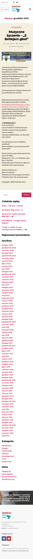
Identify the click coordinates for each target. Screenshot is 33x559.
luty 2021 (5, 285)
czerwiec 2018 (7, 325)
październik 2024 (9, 256)
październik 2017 (9, 346)
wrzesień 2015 (7, 383)
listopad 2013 (7, 423)
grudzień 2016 (7, 362)
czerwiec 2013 (7, 433)
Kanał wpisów (7, 474)
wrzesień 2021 (7, 277)
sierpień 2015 (7, 385)
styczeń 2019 (7, 317)
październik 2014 (9, 401)
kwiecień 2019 (7, 311)
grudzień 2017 (7, 340)
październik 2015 (8, 380)
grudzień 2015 (7, 375)
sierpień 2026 (7, 245)
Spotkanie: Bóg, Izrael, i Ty (12, 210)
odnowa (5, 454)
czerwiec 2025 (8, 250)
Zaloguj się (6, 471)
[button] (5, 9)
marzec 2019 (7, 314)
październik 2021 (9, 274)
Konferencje (7, 451)
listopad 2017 (7, 343)
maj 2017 (5, 356)
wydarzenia (6, 462)
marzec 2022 (7, 266)
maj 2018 (5, 327)
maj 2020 (6, 295)
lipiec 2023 (6, 264)
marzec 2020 (7, 301)
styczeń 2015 (7, 393)
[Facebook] (13, 2)
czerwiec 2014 (8, 407)
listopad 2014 (7, 399)
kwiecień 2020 (8, 298)
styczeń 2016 (7, 372)
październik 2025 (9, 248)
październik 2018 (9, 322)
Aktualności (16, 27)
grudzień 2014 (8, 396)
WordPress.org (8, 479)
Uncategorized (8, 456)
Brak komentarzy (17, 46)
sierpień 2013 (7, 430)
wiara (4, 459)
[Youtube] (16, 2)
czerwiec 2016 (7, 370)
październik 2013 (8, 425)
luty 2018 (5, 335)
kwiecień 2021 (7, 282)
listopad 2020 (7, 288)
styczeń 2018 (7, 338)
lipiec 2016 (6, 367)
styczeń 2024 (7, 261)
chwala (4, 448)
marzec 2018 (7, 333)
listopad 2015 (7, 378)
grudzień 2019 (7, 306)
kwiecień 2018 (7, 330)
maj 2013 (5, 436)
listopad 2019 (7, 309)
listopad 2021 (7, 272)
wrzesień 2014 (8, 404)
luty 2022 (6, 269)
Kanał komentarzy (9, 477)
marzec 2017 (7, 359)
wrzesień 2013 (7, 428)
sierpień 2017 (7, 348)
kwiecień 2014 (8, 412)
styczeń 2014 (7, 417)
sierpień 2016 (7, 364)
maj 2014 (5, 409)
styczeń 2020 (7, 303)
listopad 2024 (7, 253)
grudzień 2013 (7, 420)
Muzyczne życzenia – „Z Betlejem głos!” (16, 35)
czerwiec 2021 (7, 280)
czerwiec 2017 (7, 354)
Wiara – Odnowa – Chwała (12, 206)
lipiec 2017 (6, 351)
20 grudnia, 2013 (24, 43)
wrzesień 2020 (8, 290)
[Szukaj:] (11, 195)
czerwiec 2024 (8, 258)
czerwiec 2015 (7, 388)
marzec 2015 (7, 391)
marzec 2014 (7, 415)
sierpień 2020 (7, 293)
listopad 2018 (7, 319)
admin (12, 43)
